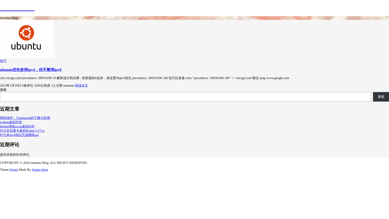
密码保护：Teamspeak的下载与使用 (25, 118)
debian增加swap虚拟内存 (17, 126)
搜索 (3, 89)
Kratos (14, 169)
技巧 (3, 61)
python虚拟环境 (11, 122)
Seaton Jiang (40, 169)
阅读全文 (81, 85)
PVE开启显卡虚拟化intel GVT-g (22, 130)
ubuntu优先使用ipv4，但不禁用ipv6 (31, 70)
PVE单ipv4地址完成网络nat (19, 135)
